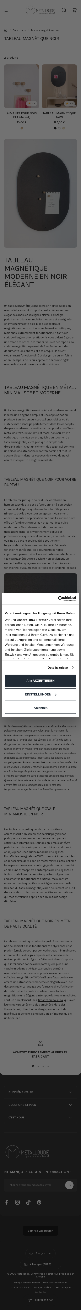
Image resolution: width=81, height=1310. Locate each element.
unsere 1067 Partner (32, 619)
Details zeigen (58, 667)
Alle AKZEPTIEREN (40, 680)
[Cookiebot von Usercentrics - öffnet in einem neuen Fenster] (58, 598)
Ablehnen (41, 708)
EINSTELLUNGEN (38, 694)
